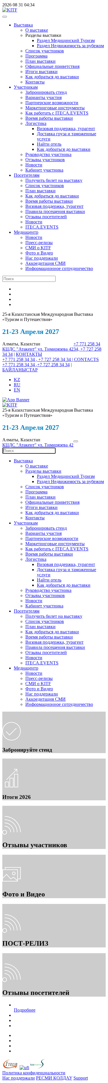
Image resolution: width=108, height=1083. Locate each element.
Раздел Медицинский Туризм (66, 40)
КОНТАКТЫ (29, 354)
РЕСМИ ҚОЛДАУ (54, 1078)
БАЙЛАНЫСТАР (20, 369)
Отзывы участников (45, 159)
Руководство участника (48, 154)
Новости (33, 164)
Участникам (26, 87)
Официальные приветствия (52, 66)
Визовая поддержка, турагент (66, 128)
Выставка (23, 24)
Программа (36, 56)
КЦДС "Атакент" (20, 349)
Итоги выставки (41, 71)
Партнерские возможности (51, 102)
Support (80, 1078)
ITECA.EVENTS (41, 227)
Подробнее (24, 1010)
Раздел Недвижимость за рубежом (70, 45)
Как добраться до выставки (52, 76)
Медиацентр (26, 232)
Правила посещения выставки (55, 211)
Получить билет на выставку (53, 180)
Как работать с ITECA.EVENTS (56, 113)
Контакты (35, 81)
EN (17, 389)
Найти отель (49, 144)
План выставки (40, 61)
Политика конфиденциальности (33, 1072)
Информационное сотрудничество (59, 268)
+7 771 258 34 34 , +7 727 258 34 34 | (38, 359)
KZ (17, 379)
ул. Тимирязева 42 (55, 349)
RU (17, 384)
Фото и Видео (39, 252)
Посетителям (26, 175)
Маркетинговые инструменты (55, 107)
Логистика (35, 123)
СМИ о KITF (38, 247)
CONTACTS (86, 359)
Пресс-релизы (39, 242)
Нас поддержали (41, 258)
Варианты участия (43, 97)
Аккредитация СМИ (45, 263)
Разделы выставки (43, 471)
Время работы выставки (49, 118)
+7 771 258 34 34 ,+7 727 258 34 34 (36, 364)
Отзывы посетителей (46, 216)
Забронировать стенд (46, 92)
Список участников (44, 50)
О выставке (36, 30)
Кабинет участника (44, 170)
